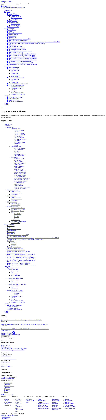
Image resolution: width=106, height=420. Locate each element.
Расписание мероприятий (15, 97)
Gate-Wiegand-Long (19, 142)
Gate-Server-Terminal (19, 148)
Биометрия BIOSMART (20, 181)
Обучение (7, 95)
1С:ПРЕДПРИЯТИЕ (20, 175)
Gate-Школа (11, 45)
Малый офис (12, 30)
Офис (10, 31)
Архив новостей (5, 330)
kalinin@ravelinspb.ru (6, 366)
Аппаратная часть (16, 16)
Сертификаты (8, 402)
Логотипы (13, 91)
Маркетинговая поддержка (16, 85)
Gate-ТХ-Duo (17, 214)
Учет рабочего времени (15, 33)
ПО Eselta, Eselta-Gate (20, 170)
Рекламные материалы (17, 86)
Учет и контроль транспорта (16, 48)
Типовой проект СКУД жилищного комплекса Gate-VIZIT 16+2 (26, 43)
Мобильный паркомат (20, 188)
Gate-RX (13, 212)
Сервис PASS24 (18, 184)
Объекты (6, 399)
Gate (39, 399)
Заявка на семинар (13, 100)
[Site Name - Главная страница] (6, 1)
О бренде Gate (8, 10)
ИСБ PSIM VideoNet (19, 163)
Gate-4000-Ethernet (19, 130)
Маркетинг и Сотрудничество (43, 405)
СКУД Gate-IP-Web (13, 15)
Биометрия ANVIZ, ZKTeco (22, 178)
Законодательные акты (17, 92)
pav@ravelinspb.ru (6, 356)
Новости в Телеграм (6, 333)
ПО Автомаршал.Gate (20, 172)
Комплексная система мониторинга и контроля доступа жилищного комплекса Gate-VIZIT (34, 42)
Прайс (6, 403)
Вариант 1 (13, 242)
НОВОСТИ (7, 405)
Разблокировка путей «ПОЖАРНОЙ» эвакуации (22, 64)
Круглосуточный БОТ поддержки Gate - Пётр (13, 348)
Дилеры (67, 399)
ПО (12, 71)
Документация (15, 70)
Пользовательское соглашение (9, 415)
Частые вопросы (15, 74)
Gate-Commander (18, 149)
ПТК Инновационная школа (22, 187)
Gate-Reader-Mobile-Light (18, 209)
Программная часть (16, 18)
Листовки (16, 293)
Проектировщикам (13, 67)
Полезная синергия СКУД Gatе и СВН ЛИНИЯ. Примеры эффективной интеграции (25, 329)
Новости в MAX (5, 334)
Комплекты (17, 143)
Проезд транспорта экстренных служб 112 (20, 62)
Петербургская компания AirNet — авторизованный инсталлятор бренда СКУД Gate (24, 324)
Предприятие (12, 37)
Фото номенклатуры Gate (18, 94)
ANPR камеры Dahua (20, 173)
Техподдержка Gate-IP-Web (16, 77)
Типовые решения (9, 28)
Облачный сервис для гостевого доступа (20, 51)
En (1, 107)
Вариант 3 (13, 245)
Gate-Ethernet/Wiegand (20, 139)
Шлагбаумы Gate (13, 22)
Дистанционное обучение (15, 101)
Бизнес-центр (12, 36)
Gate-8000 (16, 131)
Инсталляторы (69, 400)
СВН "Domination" (19, 166)
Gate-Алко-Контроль (20, 176)
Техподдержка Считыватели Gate (18, 83)
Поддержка (7, 65)
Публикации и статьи (17, 88)
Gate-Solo (16, 152)
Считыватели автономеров (18, 221)
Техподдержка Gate (14, 68)
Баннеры (16, 294)
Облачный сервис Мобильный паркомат (20, 61)
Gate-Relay (17, 140)
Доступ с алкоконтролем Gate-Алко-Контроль (21, 55)
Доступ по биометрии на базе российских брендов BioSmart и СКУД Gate (21, 320)
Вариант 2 (13, 244)
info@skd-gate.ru (5, 345)
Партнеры (67, 402)
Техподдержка (69, 405)
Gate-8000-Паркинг (19, 134)
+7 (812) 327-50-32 (6, 377)
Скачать (6, 104)
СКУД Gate (11, 13)
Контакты (7, 103)
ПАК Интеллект (18, 161)
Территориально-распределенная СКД (19, 39)
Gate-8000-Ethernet (19, 133)
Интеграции (14, 19)
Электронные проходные (15, 52)
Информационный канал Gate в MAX (70, 407)
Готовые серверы (19, 155)
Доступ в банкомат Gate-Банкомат (18, 40)
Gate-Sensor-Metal (15, 25)
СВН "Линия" (18, 164)
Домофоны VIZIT (19, 158)
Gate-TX (16, 217)
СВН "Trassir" (18, 167)
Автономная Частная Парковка (17, 49)
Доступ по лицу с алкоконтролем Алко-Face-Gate (22, 59)
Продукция (7, 12)
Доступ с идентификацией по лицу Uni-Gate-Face (22, 58)
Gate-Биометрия (13, 34)
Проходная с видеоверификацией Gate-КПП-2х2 (22, 54)
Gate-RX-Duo (17, 215)
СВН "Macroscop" (19, 169)
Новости (13, 89)
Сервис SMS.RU (18, 185)
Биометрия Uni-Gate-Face (21, 179)
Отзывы (6, 400)
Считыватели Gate (13, 27)
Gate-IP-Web (41, 400)
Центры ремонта (69, 403)
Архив (16, 145)
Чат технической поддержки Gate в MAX (12, 350)
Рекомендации (15, 76)
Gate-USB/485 (18, 136)
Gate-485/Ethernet (19, 137)
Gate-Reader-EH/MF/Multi (18, 208)
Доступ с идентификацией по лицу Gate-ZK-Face (22, 57)
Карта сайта (5, 418)
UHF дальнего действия (17, 211)
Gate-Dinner (17, 151)
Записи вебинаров (13, 98)
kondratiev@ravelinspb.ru (7, 378)
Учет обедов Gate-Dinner (15, 46)
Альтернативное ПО (20, 154)
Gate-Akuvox (17, 160)
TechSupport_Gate (6, 347)
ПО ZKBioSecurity (19, 182)
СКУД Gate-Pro (12, 21)
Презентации (14, 73)
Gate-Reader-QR (15, 220)
